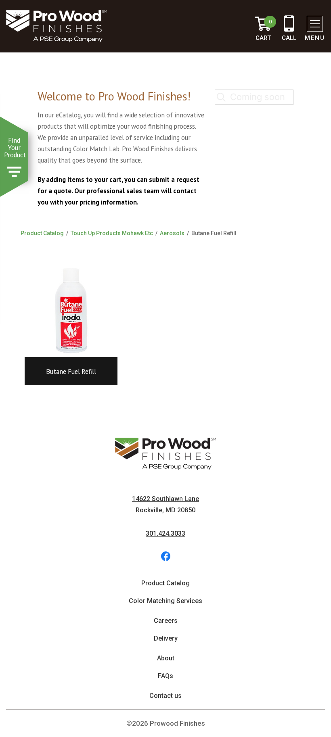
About (165, 658)
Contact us (165, 695)
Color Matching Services (165, 601)
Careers (166, 620)
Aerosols (172, 233)
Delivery (166, 638)
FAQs (165, 676)
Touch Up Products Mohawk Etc (112, 233)
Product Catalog (42, 233)
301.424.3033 (165, 533)
